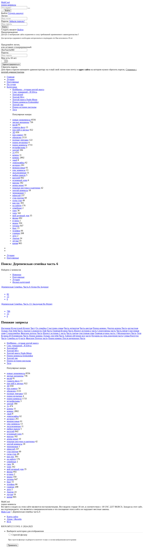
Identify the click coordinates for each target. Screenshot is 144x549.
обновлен (17, 137)
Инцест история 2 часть (85, 331)
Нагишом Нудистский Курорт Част (18, 328)
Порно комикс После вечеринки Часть (66, 338)
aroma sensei (18, 185)
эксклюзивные (19, 173)
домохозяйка (18, 162)
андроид (16, 165)
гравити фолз (18, 127)
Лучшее (16, 279)
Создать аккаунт (15, 13)
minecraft (16, 195)
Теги (14, 109)
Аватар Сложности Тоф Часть (37, 331)
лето (14, 236)
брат (14, 228)
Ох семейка (41, 328)
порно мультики (20, 142)
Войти (7, 11)
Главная (10, 77)
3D (13, 132)
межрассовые (18, 167)
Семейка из (12, 338)
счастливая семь (86, 333)
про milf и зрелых (20, 130)
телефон (16, 231)
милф (15, 125)
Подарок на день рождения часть (107, 336)
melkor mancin (19, 175)
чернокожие (18, 193)
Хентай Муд (18, 97)
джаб (14, 160)
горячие (16, 233)
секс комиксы (18, 170)
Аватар (15, 238)
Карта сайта (12, 516)
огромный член (19, 180)
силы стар (17, 200)
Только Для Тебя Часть (12, 331)
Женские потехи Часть (31, 333)
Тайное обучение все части (78, 336)
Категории (12, 87)
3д (13, 152)
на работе (17, 205)
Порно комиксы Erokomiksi (25, 102)
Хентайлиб (17, 94)
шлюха (15, 155)
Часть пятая (121, 331)
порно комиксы (19, 145)
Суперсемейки (13, 333)
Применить (12, 545)
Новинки (16, 274)
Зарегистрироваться (11, 64)
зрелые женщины (20, 122)
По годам (11, 84)
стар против (18, 198)
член (14, 213)
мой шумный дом (20, 215)
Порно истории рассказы (24, 107)
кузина (15, 220)
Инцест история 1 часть (54, 333)
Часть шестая (86, 328)
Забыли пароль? (17, 21)
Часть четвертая (71, 328)
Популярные (13, 82)
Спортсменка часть (106, 331)
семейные (17, 208)
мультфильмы (18, 147)
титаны (15, 225)
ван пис (16, 203)
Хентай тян (17, 104)
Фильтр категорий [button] (21, 282)
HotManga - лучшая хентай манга (28, 89)
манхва (15, 183)
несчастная (133, 328)
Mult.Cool (5, 512)
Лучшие (10, 79)
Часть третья (72, 333)
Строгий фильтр (19, 535)
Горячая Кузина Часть (63, 331)
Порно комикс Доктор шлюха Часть (110, 328)
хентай (15, 150)
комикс (15, 157)
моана (15, 223)
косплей (16, 178)
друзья (15, 241)
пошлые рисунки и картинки (26, 188)
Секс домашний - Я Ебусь (24, 92)
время (15, 243)
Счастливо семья (55, 328)
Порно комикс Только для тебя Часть (46, 336)
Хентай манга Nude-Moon (24, 99)
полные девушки (20, 140)
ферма (15, 218)
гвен (14, 210)
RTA (9, 521)
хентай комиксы (20, 190)
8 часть (22, 338)
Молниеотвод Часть (126, 333)
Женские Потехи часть (37, 338)
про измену (17, 135)
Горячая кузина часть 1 (106, 333)
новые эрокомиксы (21, 120)
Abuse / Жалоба (14, 519)
